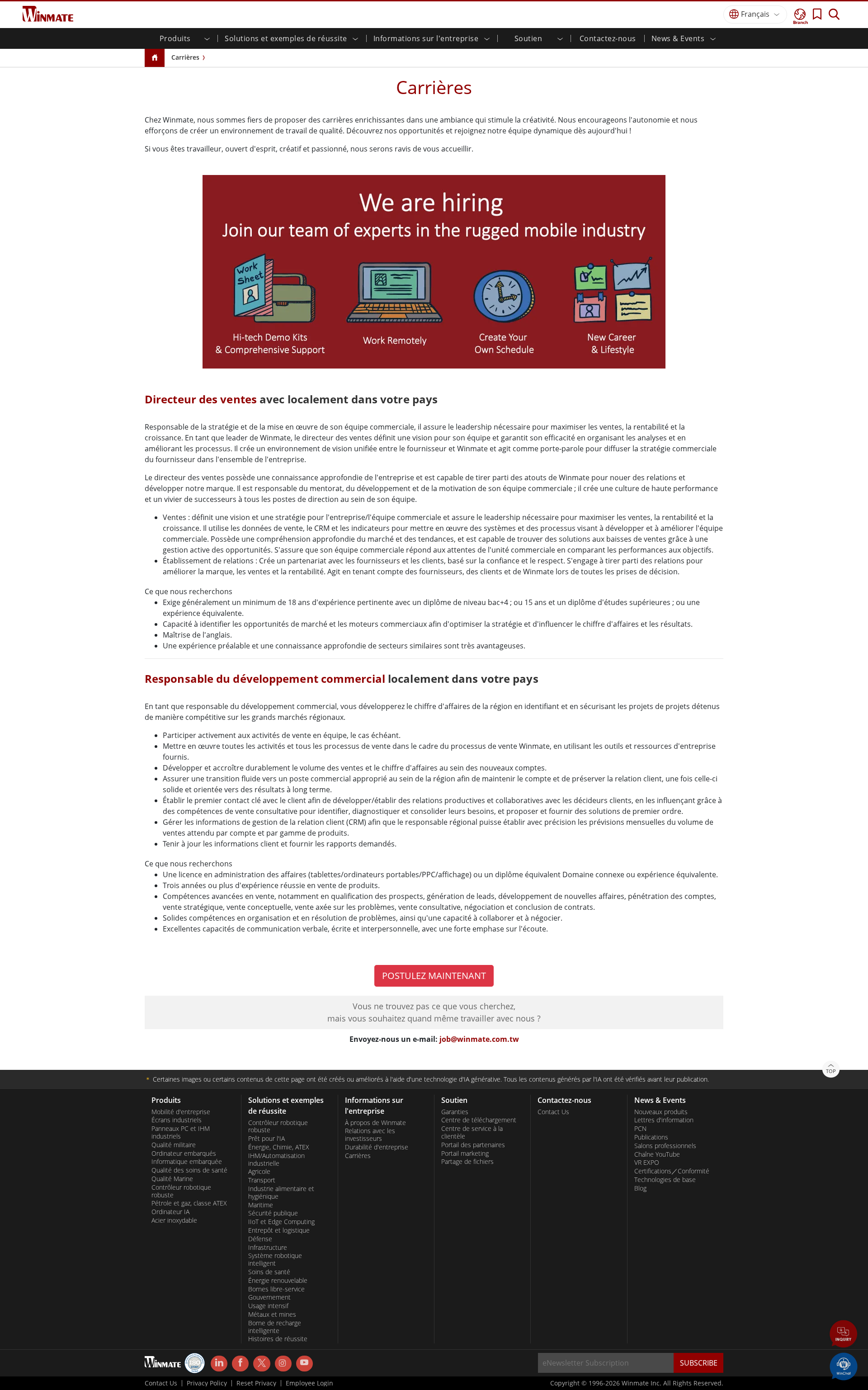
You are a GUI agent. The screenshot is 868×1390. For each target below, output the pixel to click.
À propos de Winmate (375, 1123)
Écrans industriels (176, 1120)
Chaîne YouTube (657, 1154)
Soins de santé (269, 1272)
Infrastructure (267, 1247)
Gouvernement (269, 1297)
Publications (651, 1137)
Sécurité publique (273, 1213)
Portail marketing (465, 1153)
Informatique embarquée (186, 1162)
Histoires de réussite (277, 1339)
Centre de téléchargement (478, 1120)
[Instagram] (283, 1363)
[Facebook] (240, 1364)
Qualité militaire (173, 1145)
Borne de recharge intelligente (274, 1327)
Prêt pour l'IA (266, 1139)
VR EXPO (646, 1162)
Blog (640, 1188)
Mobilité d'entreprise (180, 1112)
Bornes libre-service (276, 1289)
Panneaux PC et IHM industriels (180, 1132)
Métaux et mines (272, 1314)
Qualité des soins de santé (189, 1170)
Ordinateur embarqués (183, 1153)
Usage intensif (268, 1306)
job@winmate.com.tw (479, 1039)
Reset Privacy (256, 1383)
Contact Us (553, 1112)
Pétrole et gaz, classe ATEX (189, 1203)
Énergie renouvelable (277, 1281)
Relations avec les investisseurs (370, 1135)
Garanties (454, 1112)
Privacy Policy (207, 1383)
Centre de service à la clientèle (472, 1132)
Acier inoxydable (174, 1220)
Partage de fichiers (467, 1162)
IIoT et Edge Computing (281, 1222)
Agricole (259, 1172)
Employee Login (309, 1383)
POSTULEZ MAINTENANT (434, 975)
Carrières (185, 57)
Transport (261, 1180)
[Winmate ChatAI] (843, 1366)
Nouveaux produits (661, 1112)
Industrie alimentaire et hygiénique (281, 1193)
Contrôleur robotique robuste (181, 1191)
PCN (640, 1129)
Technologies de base (665, 1180)
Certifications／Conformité (671, 1171)
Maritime (260, 1205)
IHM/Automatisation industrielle (276, 1160)
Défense (260, 1239)
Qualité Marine (172, 1179)
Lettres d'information (663, 1120)
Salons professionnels (665, 1146)
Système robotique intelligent (275, 1259)
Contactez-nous (608, 38)
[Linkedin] (219, 1364)
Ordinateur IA (170, 1212)
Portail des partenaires (473, 1145)
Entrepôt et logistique (279, 1230)
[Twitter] (261, 1363)
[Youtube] (304, 1364)
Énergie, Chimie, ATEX (278, 1147)
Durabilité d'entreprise (376, 1147)
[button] (843, 1335)
